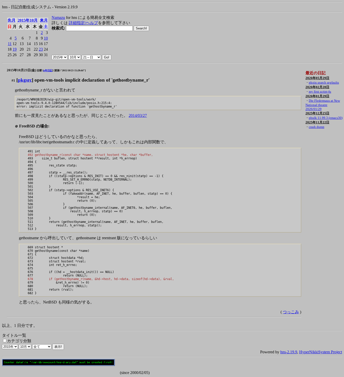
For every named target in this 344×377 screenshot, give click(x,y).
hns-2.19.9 (288, 352)
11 (10, 44)
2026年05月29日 (317, 78)
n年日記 (47, 70)
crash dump (316, 127)
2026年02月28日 (317, 87)
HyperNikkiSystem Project (320, 352)
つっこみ (291, 312)
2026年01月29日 (317, 96)
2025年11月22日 (317, 122)
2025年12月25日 (317, 113)
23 (41, 49)
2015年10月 (28, 20)
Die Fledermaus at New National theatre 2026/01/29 (322, 105)
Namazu (58, 17)
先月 (12, 20)
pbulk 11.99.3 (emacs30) (325, 118)
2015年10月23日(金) (21, 70)
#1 (13, 80)
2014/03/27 (138, 115)
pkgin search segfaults (324, 82)
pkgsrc (25, 80)
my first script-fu (320, 91)
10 (46, 38)
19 (15, 49)
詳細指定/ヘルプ (83, 23)
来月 (44, 20)
